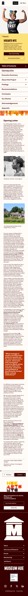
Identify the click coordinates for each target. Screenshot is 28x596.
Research (6, 36)
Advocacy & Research (11, 549)
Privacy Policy (19, 591)
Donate (15, 3)
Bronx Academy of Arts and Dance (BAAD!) (13, 424)
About (6, 545)
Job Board (7, 561)
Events (6, 553)
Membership (8, 557)
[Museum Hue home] (14, 528)
